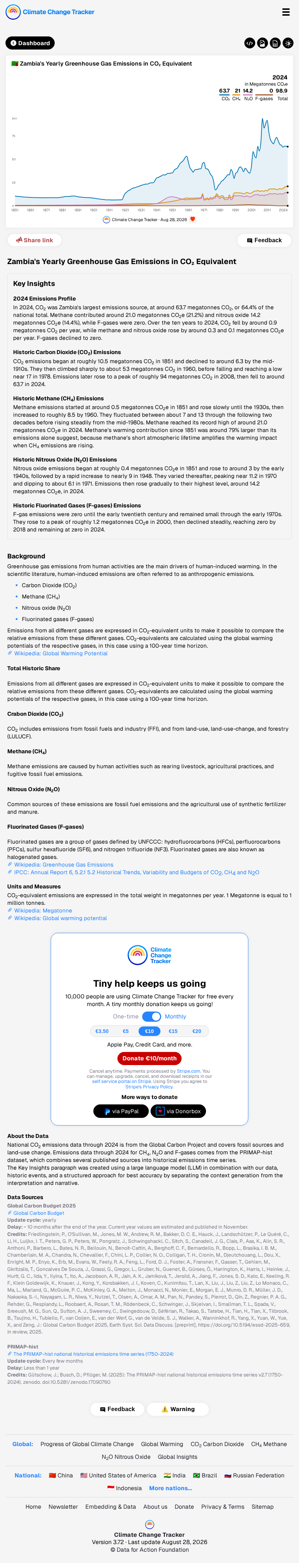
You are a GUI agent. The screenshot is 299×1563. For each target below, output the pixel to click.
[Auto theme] (288, 43)
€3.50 (102, 1031)
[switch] (151, 1017)
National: (28, 1475)
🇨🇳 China (61, 1475)
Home (33, 1507)
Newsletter (63, 1507)
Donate (184, 1507)
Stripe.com (188, 1071)
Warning (182, 1409)
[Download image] (262, 43)
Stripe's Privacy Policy (148, 1087)
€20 (197, 1031)
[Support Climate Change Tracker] (193, 219)
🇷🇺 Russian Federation (254, 1475)
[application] (149, 147)
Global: (22, 1444)
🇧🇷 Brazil (205, 1475)
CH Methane (269, 1444)
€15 (173, 1031)
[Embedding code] (249, 43)
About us (155, 1507)
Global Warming (162, 1444)
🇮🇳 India (175, 1475)
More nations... (170, 1488)
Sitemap (263, 1507)
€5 (126, 1031)
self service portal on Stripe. (122, 1081)
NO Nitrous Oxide (126, 1457)
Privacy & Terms (222, 1507)
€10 (149, 1031)
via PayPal (125, 1111)
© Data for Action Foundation (149, 1550)
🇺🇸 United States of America (118, 1475)
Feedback (268, 240)
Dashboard (34, 43)
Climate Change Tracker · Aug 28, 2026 (149, 219)
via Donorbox (184, 1111)
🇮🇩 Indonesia (124, 1488)
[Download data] (275, 43)
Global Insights (177, 1457)
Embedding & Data (110, 1507)
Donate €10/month (150, 1058)
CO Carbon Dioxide (217, 1444)
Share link (38, 240)
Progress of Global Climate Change (87, 1444)
